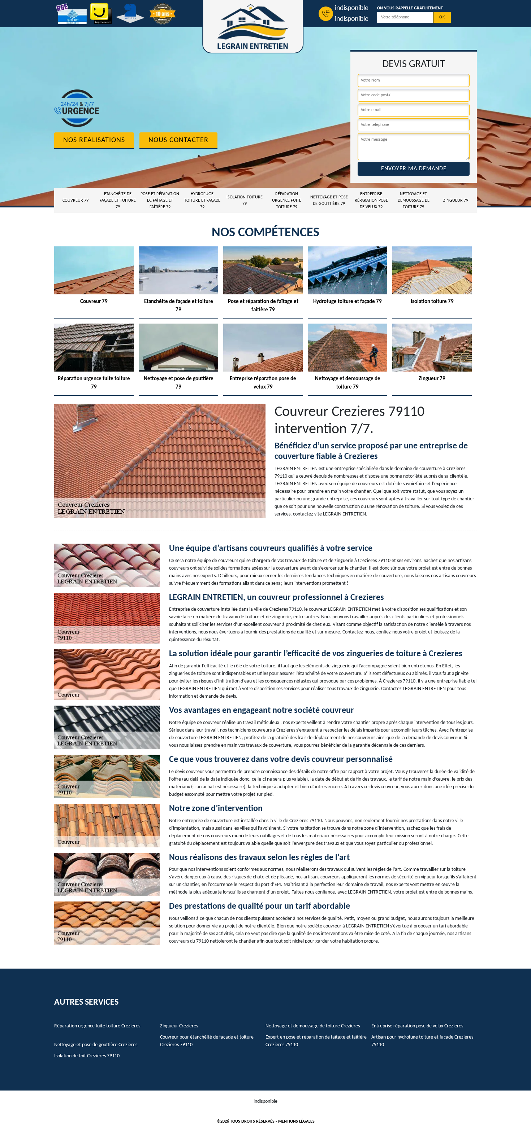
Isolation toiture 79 (244, 200)
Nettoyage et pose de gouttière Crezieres (95, 1045)
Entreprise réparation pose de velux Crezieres (417, 1026)
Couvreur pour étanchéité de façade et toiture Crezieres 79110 (207, 1041)
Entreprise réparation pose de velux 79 (371, 200)
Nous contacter (178, 140)
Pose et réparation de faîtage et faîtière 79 (160, 200)
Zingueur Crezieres (179, 1026)
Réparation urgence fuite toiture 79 (286, 200)
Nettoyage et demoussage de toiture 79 (413, 200)
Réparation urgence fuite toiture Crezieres (97, 1026)
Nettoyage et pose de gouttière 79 (329, 200)
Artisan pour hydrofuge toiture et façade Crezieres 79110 (422, 1041)
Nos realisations (94, 140)
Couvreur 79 (75, 200)
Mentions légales (296, 1121)
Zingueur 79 (455, 200)
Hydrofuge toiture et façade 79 (202, 200)
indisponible (351, 8)
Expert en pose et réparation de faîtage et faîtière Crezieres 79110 (316, 1041)
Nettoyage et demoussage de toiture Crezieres (313, 1026)
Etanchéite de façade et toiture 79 (118, 200)
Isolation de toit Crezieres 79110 (87, 1056)
